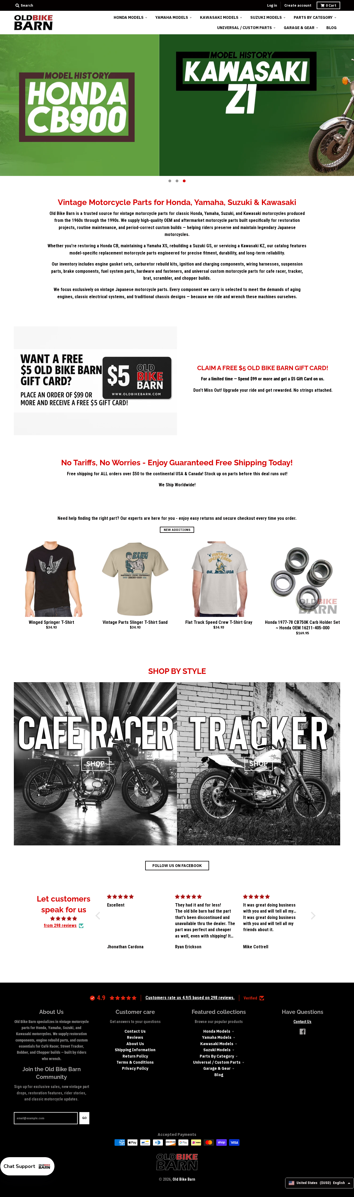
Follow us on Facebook (177, 865)
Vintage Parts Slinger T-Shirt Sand (135, 622)
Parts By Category (217, 1056)
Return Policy (135, 1056)
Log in (272, 5)
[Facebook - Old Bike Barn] (302, 1031)
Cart (331, 5)
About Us (135, 1043)
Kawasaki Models (216, 1043)
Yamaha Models (216, 1037)
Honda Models (216, 1031)
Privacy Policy (135, 1068)
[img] (63, 918)
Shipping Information (135, 1049)
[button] (99, 915)
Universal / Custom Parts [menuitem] (244, 27)
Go (84, 1118)
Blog (218, 1074)
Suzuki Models (217, 1049)
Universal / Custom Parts (217, 1062)
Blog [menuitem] (331, 27)
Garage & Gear (217, 1068)
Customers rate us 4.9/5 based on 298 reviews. (190, 997)
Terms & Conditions (135, 1062)
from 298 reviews (60, 925)
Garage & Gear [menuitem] (299, 27)
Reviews (135, 1037)
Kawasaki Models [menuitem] (219, 17)
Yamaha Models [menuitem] (171, 17)
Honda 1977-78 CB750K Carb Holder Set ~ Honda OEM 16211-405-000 (302, 625)
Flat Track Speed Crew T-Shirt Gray (218, 622)
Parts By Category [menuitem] (313, 17)
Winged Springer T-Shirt (51, 622)
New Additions (177, 530)
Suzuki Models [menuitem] (266, 17)
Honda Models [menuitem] (129, 17)
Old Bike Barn (184, 1179)
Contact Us (135, 1031)
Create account (297, 5)
